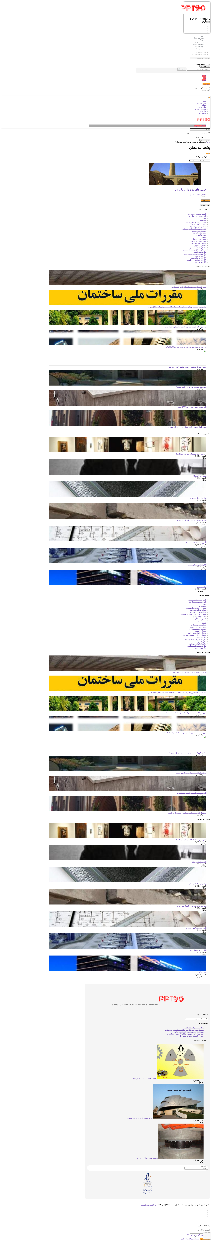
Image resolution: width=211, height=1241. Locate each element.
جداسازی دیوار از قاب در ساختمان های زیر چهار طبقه (184, 1030)
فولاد (204, 237)
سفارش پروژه (198, 44)
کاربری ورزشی (200, 262)
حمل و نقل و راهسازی (198, 227)
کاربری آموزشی (200, 252)
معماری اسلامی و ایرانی (197, 194)
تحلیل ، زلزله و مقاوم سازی (196, 222)
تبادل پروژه (199, 42)
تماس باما (200, 48)
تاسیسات (202, 220)
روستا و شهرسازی (199, 231)
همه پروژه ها (199, 38)
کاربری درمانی (200, 256)
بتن (204, 218)
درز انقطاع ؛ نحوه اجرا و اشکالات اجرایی (189, 1032)
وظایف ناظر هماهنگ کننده (194, 1028)
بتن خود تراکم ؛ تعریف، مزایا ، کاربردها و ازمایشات (185, 1034)
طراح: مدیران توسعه (148, 1205)
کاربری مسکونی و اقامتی (196, 260)
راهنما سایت (199, 46)
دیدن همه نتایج (204, 66)
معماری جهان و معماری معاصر (194, 250)
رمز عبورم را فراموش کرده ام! (198, 1234)
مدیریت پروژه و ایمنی (198, 241)
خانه (202, 36)
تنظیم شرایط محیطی (198, 224)
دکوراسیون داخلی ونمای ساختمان (193, 229)
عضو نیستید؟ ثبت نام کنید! (190, 1239)
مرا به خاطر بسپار (200, 1237)
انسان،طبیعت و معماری (197, 214)
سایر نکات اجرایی (199, 233)
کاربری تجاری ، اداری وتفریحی (195, 254)
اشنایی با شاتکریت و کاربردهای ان (191, 1036)
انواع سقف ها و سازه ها (197, 216)
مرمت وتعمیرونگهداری (197, 243)
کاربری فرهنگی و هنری (197, 258)
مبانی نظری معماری (198, 239)
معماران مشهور (200, 245)
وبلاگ (202, 40)
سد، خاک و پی (201, 235)
